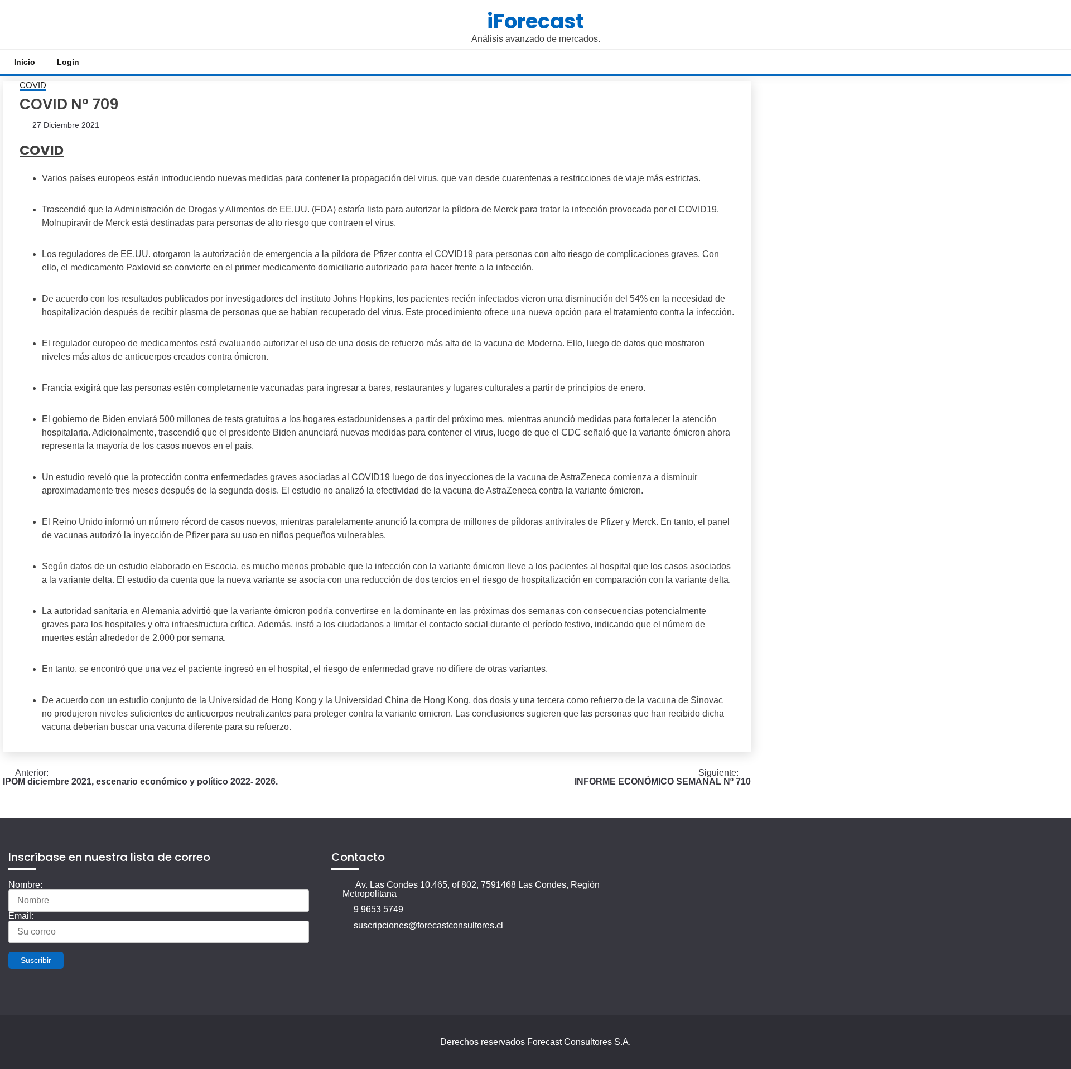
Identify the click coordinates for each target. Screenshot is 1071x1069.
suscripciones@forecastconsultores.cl (428, 925)
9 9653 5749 (378, 909)
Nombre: (25, 884)
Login (68, 62)
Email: (20, 916)
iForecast (535, 21)
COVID (33, 85)
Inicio (24, 62)
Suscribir (36, 960)
